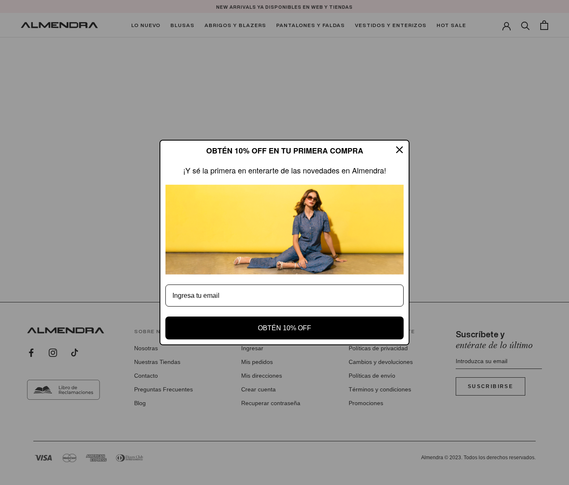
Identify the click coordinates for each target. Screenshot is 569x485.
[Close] (399, 150)
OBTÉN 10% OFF (284, 328)
